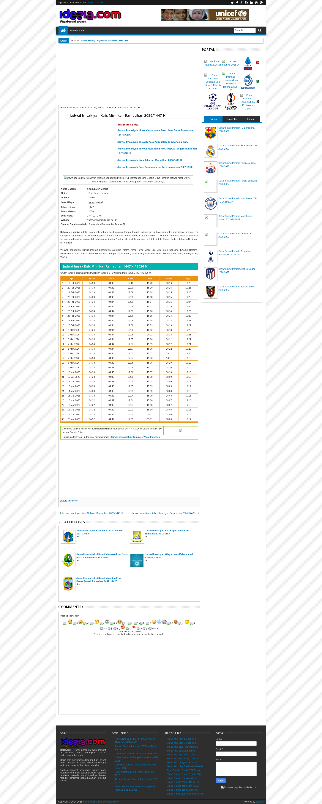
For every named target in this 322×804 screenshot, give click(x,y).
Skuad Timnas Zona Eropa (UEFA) (184, 774)
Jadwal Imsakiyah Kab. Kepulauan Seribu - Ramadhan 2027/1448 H (155, 167)
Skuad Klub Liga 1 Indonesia (181, 739)
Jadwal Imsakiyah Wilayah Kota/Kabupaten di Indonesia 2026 (152, 142)
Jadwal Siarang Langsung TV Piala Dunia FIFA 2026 (104, 40)
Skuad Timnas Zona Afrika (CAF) (183, 790)
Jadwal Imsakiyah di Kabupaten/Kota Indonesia (135, 437)
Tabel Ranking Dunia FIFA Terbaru (184, 770)
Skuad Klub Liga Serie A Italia (181, 754)
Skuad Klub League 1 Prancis (182, 762)
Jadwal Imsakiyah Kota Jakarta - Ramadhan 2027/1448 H (149, 160)
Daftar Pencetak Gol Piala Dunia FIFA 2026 (136, 753)
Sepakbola (76, 30)
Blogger (260, 801)
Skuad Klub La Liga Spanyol (181, 750)
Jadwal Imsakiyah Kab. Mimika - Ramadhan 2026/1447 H (117, 115)
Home (63, 30)
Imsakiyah (73, 500)
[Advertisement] (129, 76)
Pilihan (213, 119)
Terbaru (251, 119)
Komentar (232, 119)
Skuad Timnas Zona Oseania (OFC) (185, 793)
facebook (237, 2)
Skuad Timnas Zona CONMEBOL (183, 782)
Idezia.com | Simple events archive (100, 801)
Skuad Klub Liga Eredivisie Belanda (185, 766)
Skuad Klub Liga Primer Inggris (182, 747)
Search (259, 30)
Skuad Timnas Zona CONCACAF (183, 786)
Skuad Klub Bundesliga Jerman (183, 758)
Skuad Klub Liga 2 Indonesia (181, 743)
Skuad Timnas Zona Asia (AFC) (182, 778)
